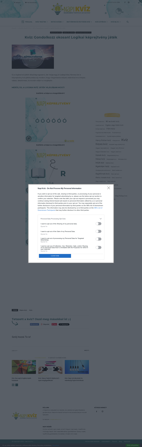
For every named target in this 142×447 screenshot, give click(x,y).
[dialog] (71, 223)
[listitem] (71, 219)
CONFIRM (55, 256)
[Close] (109, 188)
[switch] (98, 223)
